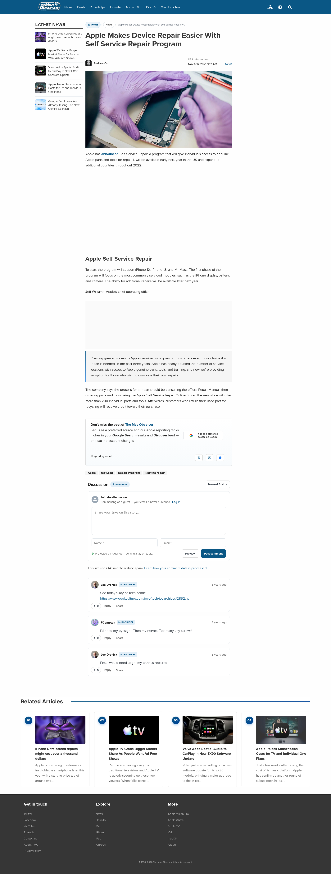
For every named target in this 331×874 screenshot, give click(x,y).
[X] (199, 457)
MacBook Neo (171, 7)
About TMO (31, 844)
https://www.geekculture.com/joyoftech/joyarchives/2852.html (146, 598)
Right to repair (155, 473)
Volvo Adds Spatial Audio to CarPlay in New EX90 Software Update (207, 753)
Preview (190, 553)
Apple (92, 473)
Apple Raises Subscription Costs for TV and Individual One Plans (281, 753)
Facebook (30, 820)
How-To (115, 7)
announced (110, 153)
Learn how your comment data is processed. (175, 567)
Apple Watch (176, 820)
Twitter (28, 814)
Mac (98, 826)
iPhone (100, 832)
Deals (81, 7)
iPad (98, 838)
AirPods (101, 844)
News (68, 7)
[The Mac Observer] (49, 7)
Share (119, 606)
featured (107, 473)
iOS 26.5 (150, 7)
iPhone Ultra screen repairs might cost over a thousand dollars (56, 753)
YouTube (29, 826)
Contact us (30, 838)
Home (94, 24)
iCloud (172, 844)
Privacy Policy (32, 850)
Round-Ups (98, 7)
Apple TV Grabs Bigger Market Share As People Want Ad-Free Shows (133, 753)
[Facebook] (220, 457)
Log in (176, 502)
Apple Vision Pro (178, 814)
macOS (172, 838)
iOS (170, 832)
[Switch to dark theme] (280, 7)
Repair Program (129, 473)
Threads (29, 832)
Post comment (213, 553)
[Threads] (209, 457)
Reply (107, 606)
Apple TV (132, 7)
